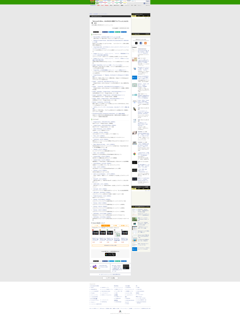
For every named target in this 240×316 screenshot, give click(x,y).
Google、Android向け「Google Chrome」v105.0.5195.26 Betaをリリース (109, 91)
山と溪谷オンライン (118, 296)
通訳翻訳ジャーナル (129, 291)
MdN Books (128, 298)
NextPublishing (104, 301)
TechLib (127, 303)
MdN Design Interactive (130, 300)
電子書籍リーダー (124, 225)
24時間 (138, 188)
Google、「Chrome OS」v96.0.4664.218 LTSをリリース (105, 81)
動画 (135, 5)
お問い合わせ (102, 308)
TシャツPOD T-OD (118, 291)
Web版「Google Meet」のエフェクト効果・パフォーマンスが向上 (107, 65)
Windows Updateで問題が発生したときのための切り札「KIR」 (143, 236)
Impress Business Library (106, 291)
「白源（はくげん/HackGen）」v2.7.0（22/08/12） (104, 173)
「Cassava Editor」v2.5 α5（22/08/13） (101, 156)
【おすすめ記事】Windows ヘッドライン (142, 206)
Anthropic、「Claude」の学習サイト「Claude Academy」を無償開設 (143, 85)
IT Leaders (93, 293)
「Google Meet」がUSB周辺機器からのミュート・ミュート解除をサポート (109, 70)
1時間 (134, 188)
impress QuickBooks (140, 291)
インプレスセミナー (105, 293)
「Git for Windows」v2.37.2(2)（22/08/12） (102, 163)
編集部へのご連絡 (116, 308)
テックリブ (127, 302)
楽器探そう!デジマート (119, 289)
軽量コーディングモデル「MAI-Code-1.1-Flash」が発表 (143, 219)
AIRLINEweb (128, 287)
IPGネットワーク (139, 296)
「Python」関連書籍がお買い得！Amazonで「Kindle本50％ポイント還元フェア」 (143, 145)
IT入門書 (115, 225)
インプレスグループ (136, 308)
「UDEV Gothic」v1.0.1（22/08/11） (101, 184)
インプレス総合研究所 (94, 291)
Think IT (92, 287)
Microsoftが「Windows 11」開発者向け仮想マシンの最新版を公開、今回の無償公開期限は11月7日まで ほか (117, 268)
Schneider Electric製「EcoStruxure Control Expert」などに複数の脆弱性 (109, 113)
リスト (100, 261)
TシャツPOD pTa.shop (141, 298)
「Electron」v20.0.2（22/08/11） (100, 203)
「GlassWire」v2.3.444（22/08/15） (101, 132)
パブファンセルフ (140, 294)
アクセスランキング (138, 14)
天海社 (138, 287)
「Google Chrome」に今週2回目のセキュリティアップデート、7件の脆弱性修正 (143, 154)
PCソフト (106, 225)
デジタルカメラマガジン (95, 300)
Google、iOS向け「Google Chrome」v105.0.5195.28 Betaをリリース (108, 98)
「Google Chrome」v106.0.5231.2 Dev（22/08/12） (104, 121)
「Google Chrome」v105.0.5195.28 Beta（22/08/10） (105, 125)
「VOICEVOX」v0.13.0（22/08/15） (101, 139)
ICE (136, 285)
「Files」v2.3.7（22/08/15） (99, 135)
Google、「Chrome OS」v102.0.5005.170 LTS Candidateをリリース (108, 86)
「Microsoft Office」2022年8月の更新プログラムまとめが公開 (106, 37)
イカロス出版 (127, 285)
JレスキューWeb (129, 293)
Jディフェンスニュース (130, 289)
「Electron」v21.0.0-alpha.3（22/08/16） (102, 199)
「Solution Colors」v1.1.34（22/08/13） (102, 159)
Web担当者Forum (94, 289)
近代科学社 (116, 300)
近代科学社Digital (118, 301)
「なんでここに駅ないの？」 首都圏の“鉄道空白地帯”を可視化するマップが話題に (144, 61)
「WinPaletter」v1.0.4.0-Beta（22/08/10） (102, 217)
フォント (139, 5)
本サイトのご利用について (94, 308)
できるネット (93, 302)
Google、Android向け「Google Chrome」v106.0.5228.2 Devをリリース (109, 95)
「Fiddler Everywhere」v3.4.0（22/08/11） (102, 196)
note (118, 261)
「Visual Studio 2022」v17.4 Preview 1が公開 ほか (103, 267)
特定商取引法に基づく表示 (146, 308)
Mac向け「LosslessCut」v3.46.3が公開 (101, 102)
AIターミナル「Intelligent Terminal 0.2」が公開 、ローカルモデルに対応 (143, 223)
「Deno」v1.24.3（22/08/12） (99, 166)
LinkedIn (124, 261)
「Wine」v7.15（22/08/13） (99, 152)
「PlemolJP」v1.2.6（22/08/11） (100, 178)
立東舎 (116, 293)
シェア (106, 261)
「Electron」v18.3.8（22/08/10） (100, 210)
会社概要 (130, 308)
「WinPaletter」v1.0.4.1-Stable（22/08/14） (102, 213)
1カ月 (148, 188)
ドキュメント (127, 5)
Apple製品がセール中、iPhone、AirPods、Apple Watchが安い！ (143, 124)
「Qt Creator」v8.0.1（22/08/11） (100, 189)
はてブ (112, 261)
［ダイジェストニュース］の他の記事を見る (110, 274)
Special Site (137, 34)
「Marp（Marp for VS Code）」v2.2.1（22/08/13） (104, 144)
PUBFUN (137, 293)
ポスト (97, 261)
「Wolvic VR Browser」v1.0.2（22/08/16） (102, 128)
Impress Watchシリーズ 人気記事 (141, 187)
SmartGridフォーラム (105, 287)
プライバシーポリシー (124, 308)
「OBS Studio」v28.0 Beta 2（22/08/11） (102, 192)
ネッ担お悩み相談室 (94, 296)
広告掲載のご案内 (109, 308)
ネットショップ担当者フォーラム (107, 289)
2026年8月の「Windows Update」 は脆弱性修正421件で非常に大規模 (143, 210)
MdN (126, 296)
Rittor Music (116, 285)
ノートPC (96, 225)
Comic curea (139, 289)
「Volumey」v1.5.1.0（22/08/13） (100, 149)
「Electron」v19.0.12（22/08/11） (100, 206)
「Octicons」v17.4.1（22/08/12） (100, 170)
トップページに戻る (110, 278)
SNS (132, 5)
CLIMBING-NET (118, 298)
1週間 (143, 188)
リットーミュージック (119, 287)
